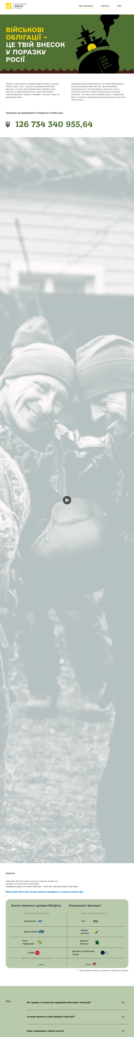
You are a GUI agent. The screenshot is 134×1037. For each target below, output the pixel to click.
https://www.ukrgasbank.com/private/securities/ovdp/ (38, 921)
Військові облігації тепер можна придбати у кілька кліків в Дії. (45, 891)
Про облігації (86, 6)
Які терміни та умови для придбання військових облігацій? (59, 1002)
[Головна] (41, 5)
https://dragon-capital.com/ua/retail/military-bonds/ (95, 942)
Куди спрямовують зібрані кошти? (45, 1031)
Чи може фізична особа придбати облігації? (51, 1017)
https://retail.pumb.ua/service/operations (38, 953)
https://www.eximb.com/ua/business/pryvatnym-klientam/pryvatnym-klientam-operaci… (38, 932)
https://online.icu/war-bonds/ (95, 921)
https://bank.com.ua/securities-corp (38, 942)
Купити (105, 6)
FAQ (119, 6)
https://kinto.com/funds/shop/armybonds (96, 964)
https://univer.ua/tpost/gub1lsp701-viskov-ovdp (96, 932)
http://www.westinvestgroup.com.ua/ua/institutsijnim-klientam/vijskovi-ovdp (95, 953)
